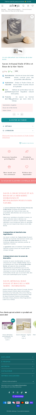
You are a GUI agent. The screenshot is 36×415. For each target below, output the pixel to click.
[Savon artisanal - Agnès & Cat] (23, 326)
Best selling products (14, 9)
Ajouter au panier (18, 120)
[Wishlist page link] (33, 6)
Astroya (14, 411)
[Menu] (2, 5)
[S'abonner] (33, 381)
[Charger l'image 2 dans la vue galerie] (20, 51)
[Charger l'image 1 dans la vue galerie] (16, 51)
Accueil (3, 9)
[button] (23, 5)
